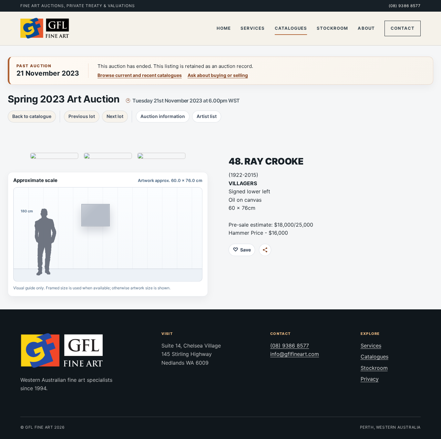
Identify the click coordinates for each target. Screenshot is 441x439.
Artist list (207, 116)
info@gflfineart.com (294, 354)
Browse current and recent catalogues (139, 75)
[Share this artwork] (265, 250)
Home (224, 28)
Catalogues (291, 28)
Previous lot (81, 116)
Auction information (162, 116)
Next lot (115, 116)
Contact (403, 28)
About (366, 28)
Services (253, 28)
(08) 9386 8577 (405, 5)
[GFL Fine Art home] (44, 28)
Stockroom (332, 28)
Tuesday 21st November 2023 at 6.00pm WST (186, 100)
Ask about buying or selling (218, 75)
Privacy (370, 379)
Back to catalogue (31, 116)
